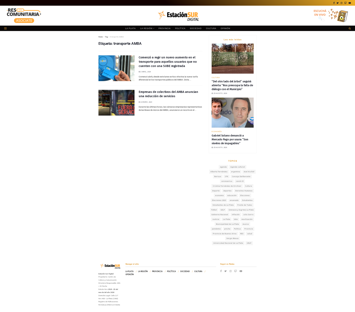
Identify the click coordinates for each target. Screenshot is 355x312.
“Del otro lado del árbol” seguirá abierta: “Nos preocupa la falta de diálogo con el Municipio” (232, 85)
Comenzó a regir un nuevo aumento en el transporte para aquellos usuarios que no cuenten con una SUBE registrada (168, 62)
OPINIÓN (225, 28)
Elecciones (245, 195)
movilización (247, 219)
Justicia (215, 219)
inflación (236, 214)
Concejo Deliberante (241, 176)
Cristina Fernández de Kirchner (227, 186)
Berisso (217, 176)
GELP (223, 210)
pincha (227, 229)
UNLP (249, 243)
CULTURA (211, 28)
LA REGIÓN (146, 28)
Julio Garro (248, 214)
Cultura (248, 186)
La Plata (226, 219)
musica (246, 224)
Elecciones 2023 (219, 200)
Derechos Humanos (244, 190)
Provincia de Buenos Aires (225, 233)
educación (232, 195)
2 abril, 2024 (145, 71)
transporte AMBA (117, 36)
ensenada (234, 200)
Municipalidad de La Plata (227, 224)
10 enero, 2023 (146, 102)
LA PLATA (130, 28)
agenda (223, 167)
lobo (236, 219)
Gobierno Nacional (219, 214)
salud (249, 233)
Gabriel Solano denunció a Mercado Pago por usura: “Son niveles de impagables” (230, 139)
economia (219, 195)
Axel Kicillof (249, 171)
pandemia (216, 229)
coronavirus (226, 181)
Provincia (248, 229)
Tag (106, 36)
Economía (217, 131)
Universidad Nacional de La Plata (228, 243)
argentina (235, 171)
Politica (237, 229)
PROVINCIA (164, 28)
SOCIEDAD (195, 28)
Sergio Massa (232, 238)
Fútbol (214, 210)
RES (242, 233)
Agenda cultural (237, 167)
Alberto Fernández (219, 171)
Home (100, 36)
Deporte (216, 190)
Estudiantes (247, 200)
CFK (226, 176)
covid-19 (240, 181)
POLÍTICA (180, 28)
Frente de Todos (244, 205)
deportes (227, 190)
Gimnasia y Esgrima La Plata (241, 210)
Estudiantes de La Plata (223, 205)
